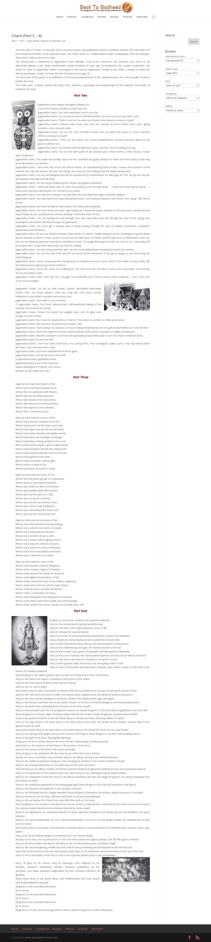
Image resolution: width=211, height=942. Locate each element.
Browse (102, 17)
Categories (87, 17)
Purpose (127, 17)
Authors (72, 17)
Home (59, 17)
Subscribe (142, 17)
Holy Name (33, 40)
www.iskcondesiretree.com (41, 937)
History (114, 17)
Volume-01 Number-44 (53, 40)
